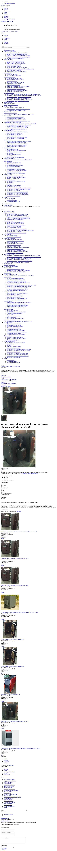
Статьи (5, 13)
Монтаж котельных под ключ (14, 162)
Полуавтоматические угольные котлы (16, 119)
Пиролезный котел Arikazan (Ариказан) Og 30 (12, 666)
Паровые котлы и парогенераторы (12, 122)
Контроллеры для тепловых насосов (16, 181)
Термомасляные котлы (9, 158)
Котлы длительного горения (11, 105)
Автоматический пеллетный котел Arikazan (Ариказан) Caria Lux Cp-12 (19, 531)
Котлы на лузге (7, 111)
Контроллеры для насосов (13, 190)
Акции (5, 12)
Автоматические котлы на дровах (15, 107)
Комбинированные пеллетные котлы (16, 63)
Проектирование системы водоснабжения (17, 143)
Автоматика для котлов (9, 180)
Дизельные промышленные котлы (15, 79)
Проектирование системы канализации (16, 145)
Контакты (6, 16)
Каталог (6, 9)
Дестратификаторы (11, 155)
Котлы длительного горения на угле (16, 118)
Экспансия (11, 765)
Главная (6, 8)
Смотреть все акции (6, 386)
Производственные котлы (13, 85)
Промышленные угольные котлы (15, 91)
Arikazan (18, 511)
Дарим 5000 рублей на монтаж (8, 383)
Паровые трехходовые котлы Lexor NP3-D (17, 126)
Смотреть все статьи (6, 377)
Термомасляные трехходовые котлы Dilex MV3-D (19, 159)
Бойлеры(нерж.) (11, 198)
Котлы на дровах (8, 106)
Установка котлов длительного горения (16, 170)
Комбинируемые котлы (9, 103)
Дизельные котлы (8, 102)
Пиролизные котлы (8, 130)
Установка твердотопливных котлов (16, 173)
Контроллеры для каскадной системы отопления (19, 188)
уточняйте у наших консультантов (29, 473)
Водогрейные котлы (9, 93)
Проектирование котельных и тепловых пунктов (19, 141)
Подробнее (3, 375)
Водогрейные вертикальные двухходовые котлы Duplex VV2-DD (23, 94)
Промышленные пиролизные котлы (16, 89)
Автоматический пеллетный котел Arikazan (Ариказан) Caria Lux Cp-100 (19, 612)
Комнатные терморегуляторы (14, 185)
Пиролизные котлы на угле (13, 135)
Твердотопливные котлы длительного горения (18, 55)
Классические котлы (12, 81)
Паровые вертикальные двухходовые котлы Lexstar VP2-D (21, 123)
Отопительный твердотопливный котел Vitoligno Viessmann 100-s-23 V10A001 (20, 748)
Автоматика (10, 153)
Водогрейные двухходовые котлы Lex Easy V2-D (19, 97)
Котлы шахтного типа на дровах (15, 175)
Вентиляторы (10, 182)
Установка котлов (8, 161)
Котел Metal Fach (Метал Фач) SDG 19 (10, 694)
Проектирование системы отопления (16, 146)
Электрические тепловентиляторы (15, 157)
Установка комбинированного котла (16, 169)
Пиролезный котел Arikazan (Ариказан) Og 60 (12, 639)
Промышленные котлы (9, 77)
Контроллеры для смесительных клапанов (17, 192)
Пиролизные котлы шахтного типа (15, 138)
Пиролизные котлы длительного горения (17, 131)
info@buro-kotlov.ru (5, 820)
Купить (2, 470)
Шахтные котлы (8, 174)
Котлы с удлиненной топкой (14, 75)
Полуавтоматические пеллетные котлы (16, 71)
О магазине (6, 761)
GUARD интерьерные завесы (14, 151)
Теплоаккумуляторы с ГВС (13, 201)
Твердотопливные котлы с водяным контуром (18, 56)
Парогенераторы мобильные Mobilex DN (17, 129)
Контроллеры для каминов (13, 186)
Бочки (5, 197)
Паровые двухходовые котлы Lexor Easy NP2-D (19, 125)
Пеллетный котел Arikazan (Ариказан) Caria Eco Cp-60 (14, 558)
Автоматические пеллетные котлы (15, 61)
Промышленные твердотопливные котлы (17, 90)
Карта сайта (7, 774)
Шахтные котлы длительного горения (16, 177)
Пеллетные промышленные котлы (15, 82)
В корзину (3, 849)
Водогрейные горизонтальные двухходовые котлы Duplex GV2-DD (24, 95)
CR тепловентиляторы (12, 149)
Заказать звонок (14, 31)
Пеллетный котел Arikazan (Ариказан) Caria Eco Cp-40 (14, 585)
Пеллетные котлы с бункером (14, 70)
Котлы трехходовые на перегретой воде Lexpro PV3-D (20, 114)
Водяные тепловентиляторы (14, 154)
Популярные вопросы (9, 3)
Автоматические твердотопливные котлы (17, 52)
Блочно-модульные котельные (14, 78)
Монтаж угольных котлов (13, 166)
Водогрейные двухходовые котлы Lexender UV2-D (19, 99)
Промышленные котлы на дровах (15, 87)
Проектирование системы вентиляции (16, 142)
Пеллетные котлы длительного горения (17, 67)
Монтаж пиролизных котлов (14, 163)
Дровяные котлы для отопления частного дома (18, 109)
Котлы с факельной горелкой (14, 66)
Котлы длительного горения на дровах (16, 110)
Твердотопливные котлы (10, 51)
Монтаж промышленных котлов (15, 165)
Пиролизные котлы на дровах (14, 133)
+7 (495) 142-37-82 (5, 31)
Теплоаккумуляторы (12, 200)
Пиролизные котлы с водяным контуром (17, 137)
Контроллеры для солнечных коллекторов (17, 193)
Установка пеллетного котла (14, 171)
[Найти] (26, 810)
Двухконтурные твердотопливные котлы (17, 54)
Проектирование (8, 139)
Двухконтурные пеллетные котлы (15, 62)
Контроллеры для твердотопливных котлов (17, 194)
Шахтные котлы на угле (13, 178)
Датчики (9, 184)
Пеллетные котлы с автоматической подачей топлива (20, 69)
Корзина (3, 5)
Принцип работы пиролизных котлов (10, 366)
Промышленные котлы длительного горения (18, 86)
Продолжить (4, 848)
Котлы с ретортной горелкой (14, 65)
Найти (28, 47)
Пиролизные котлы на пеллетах (15, 134)
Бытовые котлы (7, 73)
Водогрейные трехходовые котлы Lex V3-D (18, 101)
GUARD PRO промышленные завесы (16, 150)
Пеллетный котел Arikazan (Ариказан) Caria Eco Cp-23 (14, 721)
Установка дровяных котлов (14, 167)
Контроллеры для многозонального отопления (18, 189)
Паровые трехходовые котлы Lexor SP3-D (17, 127)
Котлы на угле (7, 115)
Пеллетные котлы (8, 59)
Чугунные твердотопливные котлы (15, 58)
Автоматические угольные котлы (15, 117)
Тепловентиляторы (8, 147)
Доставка (6, 1)
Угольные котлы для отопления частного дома (18, 121)
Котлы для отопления (9, 50)
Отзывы (6, 15)
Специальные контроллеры (13, 196)
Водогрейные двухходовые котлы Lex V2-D (18, 98)
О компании (7, 11)
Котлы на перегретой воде (10, 113)
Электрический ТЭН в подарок (9, 379)
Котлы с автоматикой (12, 74)
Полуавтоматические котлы (14, 83)
